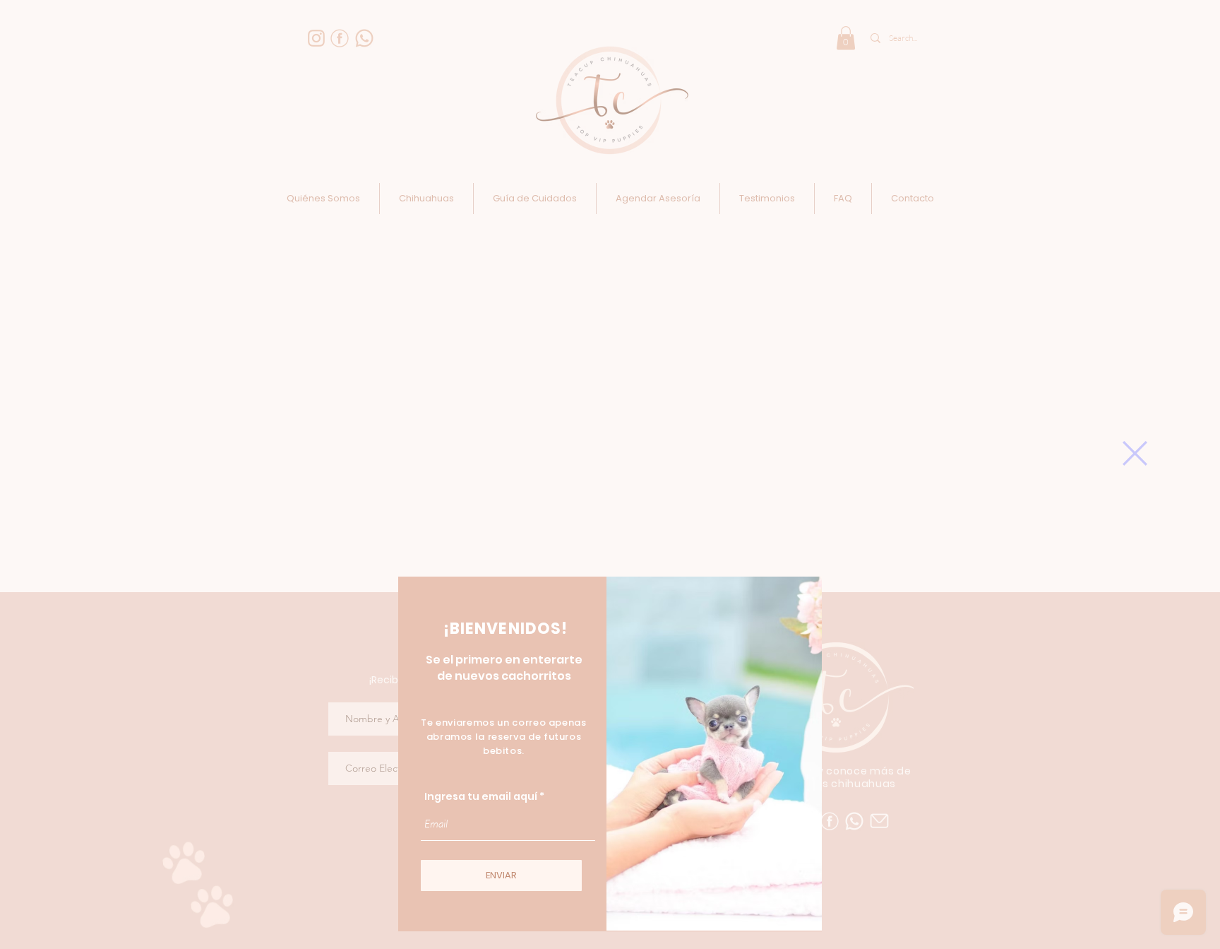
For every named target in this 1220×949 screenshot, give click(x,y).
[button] (1135, 453)
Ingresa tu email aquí (480, 796)
